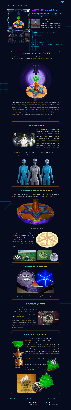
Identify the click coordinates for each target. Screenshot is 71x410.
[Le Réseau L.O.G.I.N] (35, 402)
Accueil (8, 5)
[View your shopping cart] (62, 2)
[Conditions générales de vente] (54, 405)
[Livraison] (54, 402)
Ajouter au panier (37, 37)
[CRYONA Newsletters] (35, 405)
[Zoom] (28, 11)
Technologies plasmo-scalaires (16, 5)
